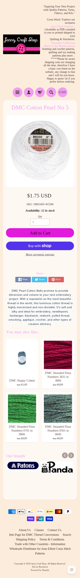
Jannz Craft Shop (39, 563)
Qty (40, 216)
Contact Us (54, 530)
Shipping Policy (26, 539)
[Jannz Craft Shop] (21, 44)
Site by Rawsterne (40, 567)
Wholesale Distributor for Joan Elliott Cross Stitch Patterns (40, 551)
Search (67, 534)
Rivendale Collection (62, 43)
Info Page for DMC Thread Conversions (34, 534)
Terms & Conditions (51, 539)
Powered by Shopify (40, 570)
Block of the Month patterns (59, 46)
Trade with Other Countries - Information (40, 544)
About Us (25, 530)
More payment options (40, 254)
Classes (39, 530)
